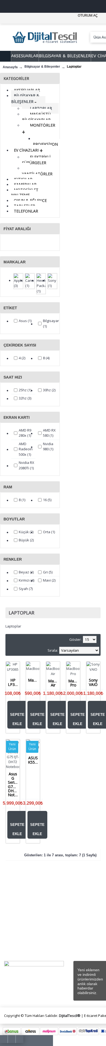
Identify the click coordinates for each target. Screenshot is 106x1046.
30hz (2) (49, 390)
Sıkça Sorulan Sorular (18, 910)
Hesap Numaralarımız (17, 922)
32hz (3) (25, 398)
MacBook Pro (74, 683)
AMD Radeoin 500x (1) (26, 449)
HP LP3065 (14, 682)
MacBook (34, 680)
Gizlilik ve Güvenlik (49, 927)
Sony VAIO (93, 682)
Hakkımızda (19, 889)
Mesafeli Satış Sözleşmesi (53, 892)
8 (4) (46, 357)
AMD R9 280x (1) (25, 433)
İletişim (84, 889)
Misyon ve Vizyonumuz (15, 898)
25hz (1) (25, 390)
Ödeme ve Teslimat (50, 916)
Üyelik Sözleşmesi (49, 904)
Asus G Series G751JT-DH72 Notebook (14, 784)
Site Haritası (19, 931)
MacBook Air (54, 683)
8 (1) (22, 499)
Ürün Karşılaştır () (84, 917)
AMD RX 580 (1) (49, 433)
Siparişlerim (88, 895)
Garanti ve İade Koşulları (51, 939)
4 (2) (22, 357)
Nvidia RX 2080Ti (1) (26, 465)
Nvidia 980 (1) (48, 446)
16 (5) (47, 499)
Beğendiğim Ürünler (86, 905)
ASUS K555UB (34, 759)
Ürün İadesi (88, 925)
